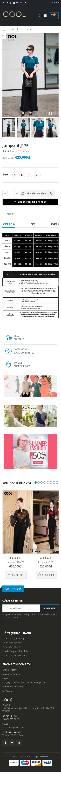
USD (4, 2)
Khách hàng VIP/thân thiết (15, 651)
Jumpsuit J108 (46, 562)
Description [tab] (8, 224)
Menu (54, 2)
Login (5, 678)
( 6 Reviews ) (23, 151)
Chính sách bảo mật (12, 642)
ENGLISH (20, 2)
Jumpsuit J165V (15, 562)
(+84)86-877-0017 (10, 719)
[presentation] (6, 75)
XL (37, 175)
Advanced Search (11, 673)
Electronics (14, 29)
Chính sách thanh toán (13, 655)
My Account (8, 691)
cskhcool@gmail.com (12, 727)
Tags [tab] (33, 224)
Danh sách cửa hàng (12, 686)
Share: (11, 214)
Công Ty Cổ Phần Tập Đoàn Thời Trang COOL (24, 682)
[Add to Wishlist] (51, 193)
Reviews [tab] (55, 224)
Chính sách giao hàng (13, 638)
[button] (39, 16)
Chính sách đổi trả (11, 647)
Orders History (9, 669)
